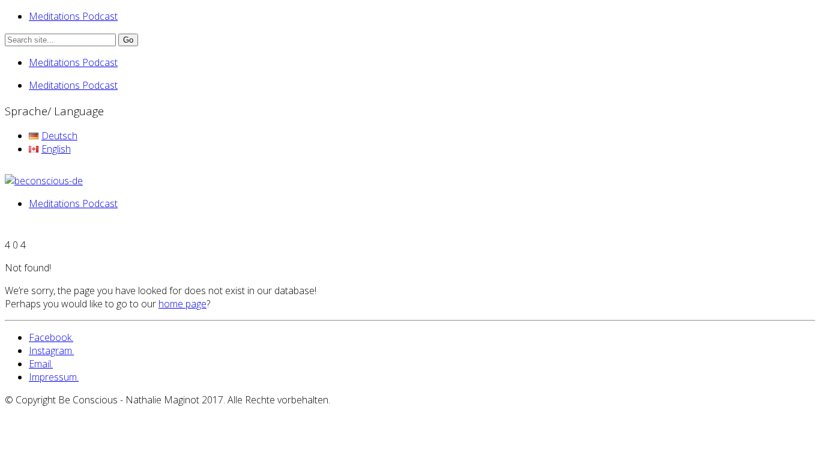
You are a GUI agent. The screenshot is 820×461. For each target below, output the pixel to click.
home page (182, 303)
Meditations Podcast (73, 16)
